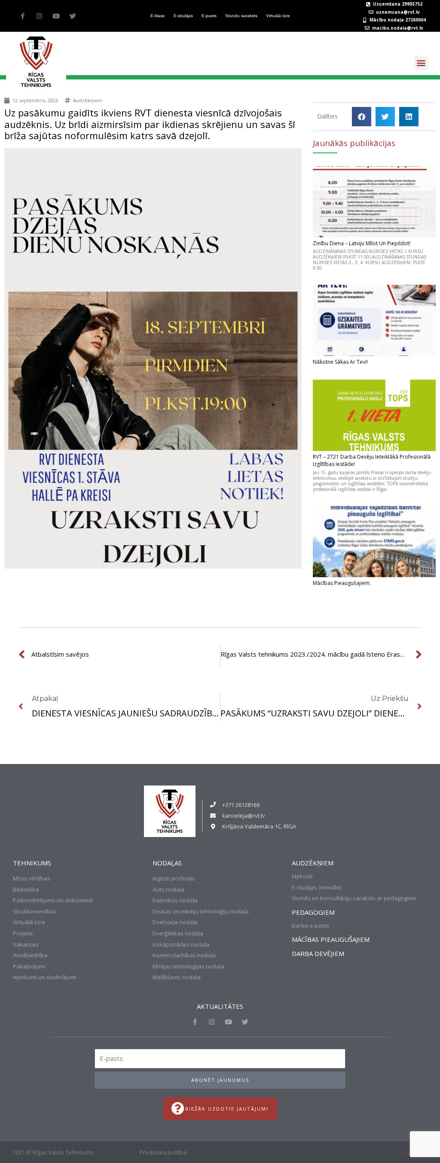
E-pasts (209, 15)
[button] (421, 63)
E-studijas (183, 15)
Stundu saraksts (241, 15)
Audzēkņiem (87, 100)
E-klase (157, 15)
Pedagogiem (313, 912)
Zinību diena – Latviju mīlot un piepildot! (361, 243)
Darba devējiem (318, 953)
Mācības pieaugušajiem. (342, 583)
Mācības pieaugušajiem (331, 939)
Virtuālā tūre (278, 15)
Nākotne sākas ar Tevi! (340, 361)
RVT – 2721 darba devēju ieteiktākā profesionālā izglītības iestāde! (372, 460)
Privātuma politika (163, 1152)
